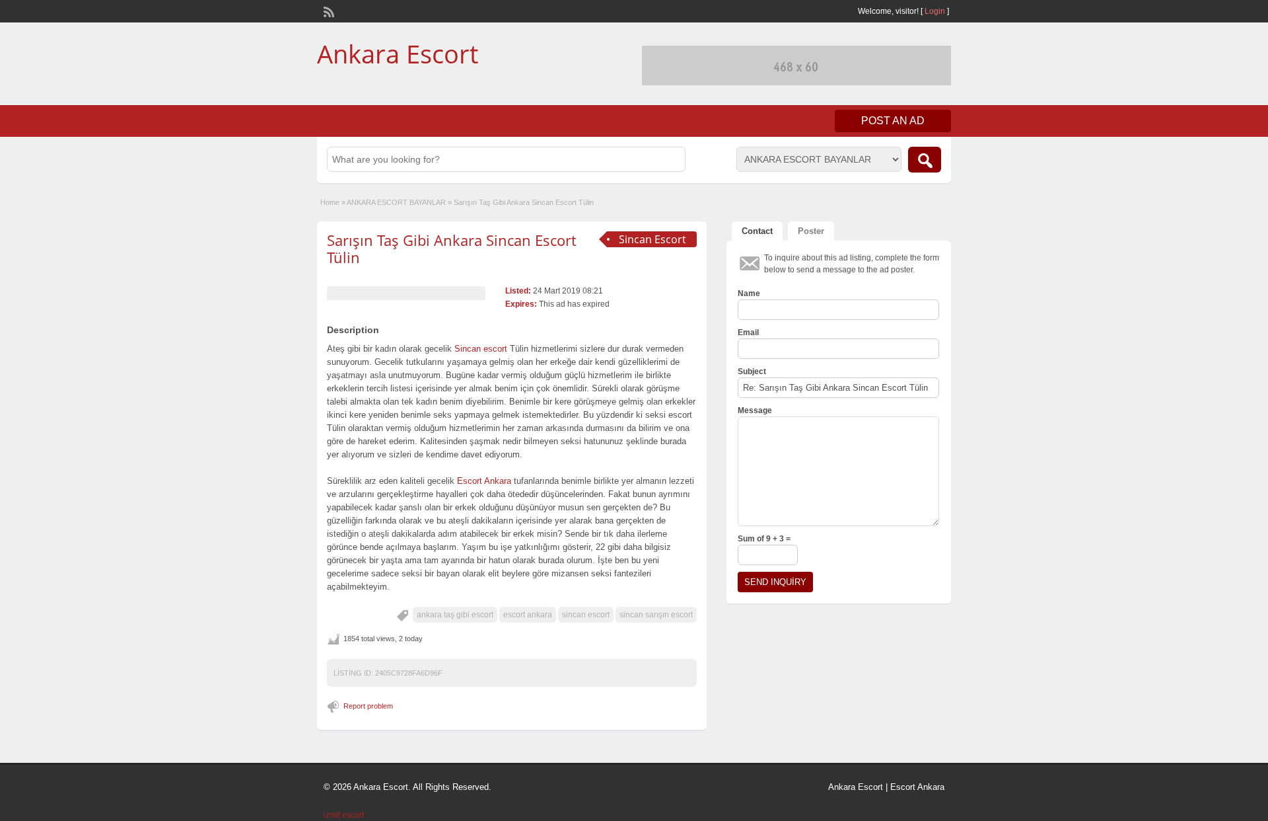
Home (329, 202)
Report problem (368, 706)
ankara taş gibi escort (455, 614)
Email (748, 332)
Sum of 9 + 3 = (764, 538)
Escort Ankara (917, 787)
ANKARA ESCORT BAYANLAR (396, 202)
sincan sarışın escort (656, 614)
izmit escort (344, 815)
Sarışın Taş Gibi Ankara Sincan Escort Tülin (452, 248)
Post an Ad (893, 120)
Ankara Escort (397, 53)
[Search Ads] (924, 160)
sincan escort (586, 614)
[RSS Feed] (327, 10)
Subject (752, 371)
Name (749, 293)
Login (935, 11)
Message (755, 410)
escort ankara (527, 614)
